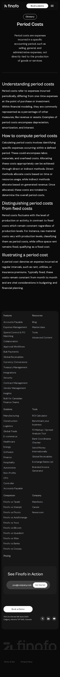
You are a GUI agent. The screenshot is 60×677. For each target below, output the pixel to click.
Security (7, 377)
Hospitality (9, 462)
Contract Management (15, 382)
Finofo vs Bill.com (12, 527)
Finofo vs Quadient (13, 533)
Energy (7, 446)
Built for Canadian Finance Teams (12, 400)
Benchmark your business (40, 422)
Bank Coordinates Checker (41, 440)
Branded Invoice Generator (40, 469)
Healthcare (9, 441)
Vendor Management (14, 388)
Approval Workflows (14, 346)
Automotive (9, 467)
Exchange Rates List (42, 461)
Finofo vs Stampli (12, 507)
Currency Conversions (15, 362)
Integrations (9, 372)
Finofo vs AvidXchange (15, 517)
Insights (7, 393)
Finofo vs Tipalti (11, 501)
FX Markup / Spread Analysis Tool (42, 431)
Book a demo (37, 6)
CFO (5, 478)
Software (8, 452)
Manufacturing (11, 415)
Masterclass (38, 327)
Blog (34, 322)
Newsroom (38, 512)
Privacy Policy (26, 662)
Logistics (8, 426)
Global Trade (10, 431)
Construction (10, 420)
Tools (35, 332)
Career (35, 507)
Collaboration (10, 341)
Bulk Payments (11, 351)
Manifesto (37, 501)
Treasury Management (15, 367)
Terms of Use (9, 662)
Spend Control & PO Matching (14, 334)
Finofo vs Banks (11, 543)
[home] (11, 5)
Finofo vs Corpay (12, 548)
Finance (7, 457)
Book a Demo (18, 609)
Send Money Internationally (39, 449)
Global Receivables (13, 357)
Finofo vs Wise (11, 538)
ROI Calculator (39, 415)
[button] (52, 5)
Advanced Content (42, 337)
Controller (8, 483)
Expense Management (15, 327)
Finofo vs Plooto (12, 512)
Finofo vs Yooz (11, 522)
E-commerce (10, 436)
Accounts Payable (13, 322)
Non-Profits (9, 472)
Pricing (6, 555)
